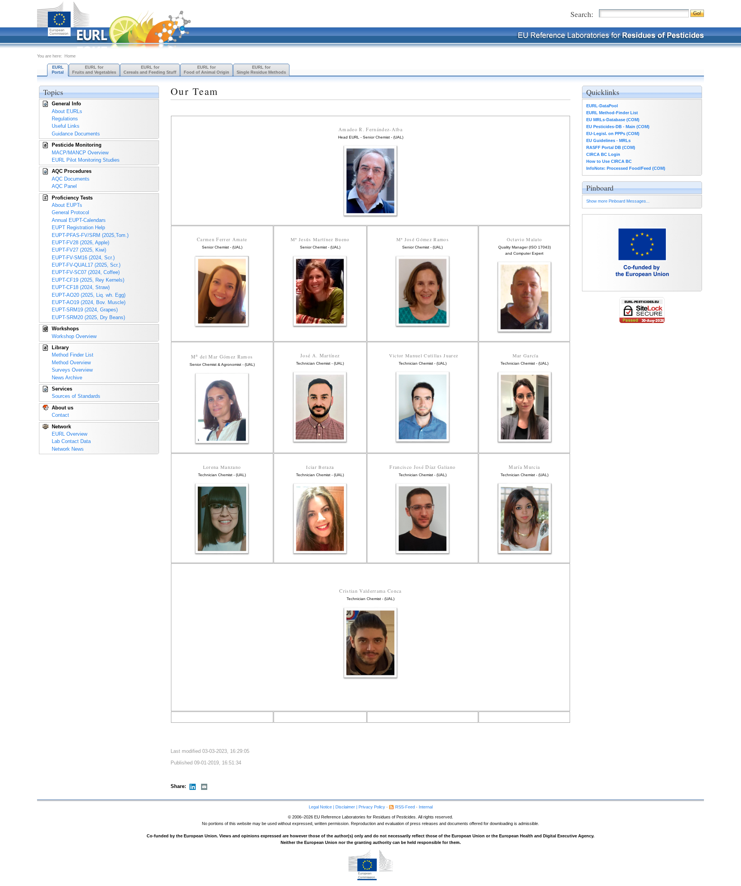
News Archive (67, 377)
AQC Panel (64, 186)
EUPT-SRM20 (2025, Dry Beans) (88, 317)
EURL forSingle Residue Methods (261, 69)
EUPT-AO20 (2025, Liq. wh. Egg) (88, 295)
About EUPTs (67, 205)
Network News (68, 449)
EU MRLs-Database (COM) (612, 119)
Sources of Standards (76, 396)
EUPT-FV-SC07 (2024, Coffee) (86, 272)
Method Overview (71, 362)
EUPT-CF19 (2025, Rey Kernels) (88, 280)
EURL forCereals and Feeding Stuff (150, 69)
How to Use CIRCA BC (609, 161)
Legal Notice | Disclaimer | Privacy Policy (347, 807)
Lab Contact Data (71, 441)
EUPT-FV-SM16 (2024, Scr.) (83, 257)
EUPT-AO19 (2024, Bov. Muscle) (88, 302)
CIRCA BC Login (603, 154)
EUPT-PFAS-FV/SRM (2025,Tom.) (90, 235)
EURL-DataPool (602, 105)
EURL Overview (69, 434)
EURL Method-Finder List (612, 112)
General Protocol (70, 212)
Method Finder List (72, 355)
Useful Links (66, 126)
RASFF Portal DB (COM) (610, 147)
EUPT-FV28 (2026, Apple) (80, 242)
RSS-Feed (405, 807)
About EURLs (67, 111)
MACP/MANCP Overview (80, 153)
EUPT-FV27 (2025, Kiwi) (79, 250)
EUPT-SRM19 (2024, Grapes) (85, 310)
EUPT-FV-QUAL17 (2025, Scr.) (86, 265)
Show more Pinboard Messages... (618, 201)
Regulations (65, 119)
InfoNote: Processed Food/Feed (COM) (625, 168)
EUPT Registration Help (78, 227)
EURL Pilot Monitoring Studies (86, 160)
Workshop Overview (74, 336)
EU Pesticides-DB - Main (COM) (618, 126)
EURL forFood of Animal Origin (206, 69)
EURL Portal (58, 69)
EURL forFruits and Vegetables (94, 69)
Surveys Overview (72, 370)
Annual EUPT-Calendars (79, 220)
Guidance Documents (76, 134)
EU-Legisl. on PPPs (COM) (612, 133)
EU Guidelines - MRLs (608, 140)
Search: (581, 14)
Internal (426, 807)
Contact (60, 415)
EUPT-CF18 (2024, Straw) (81, 287)
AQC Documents (71, 179)
